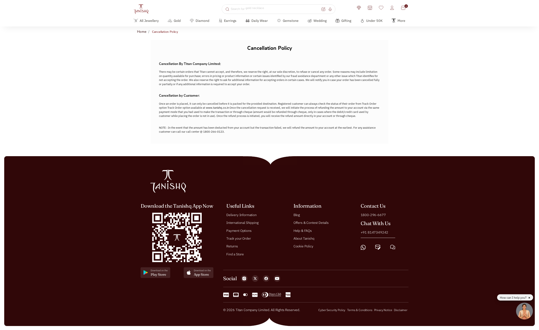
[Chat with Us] (392, 247)
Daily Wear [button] (259, 20)
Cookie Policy (303, 246)
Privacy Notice (383, 310)
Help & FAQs (303, 230)
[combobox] (275, 9)
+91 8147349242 (374, 232)
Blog (297, 215)
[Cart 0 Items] (403, 8)
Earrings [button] (230, 20)
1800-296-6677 (373, 215)
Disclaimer (400, 310)
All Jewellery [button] (149, 20)
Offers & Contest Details (311, 222)
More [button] (401, 20)
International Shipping (242, 222)
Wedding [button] (320, 20)
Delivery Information (241, 215)
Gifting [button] (346, 20)
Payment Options (239, 230)
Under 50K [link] (374, 20)
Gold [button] (177, 20)
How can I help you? (513, 298)
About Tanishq (304, 238)
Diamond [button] (202, 20)
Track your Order (238, 238)
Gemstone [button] (291, 20)
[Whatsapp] (363, 247)
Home (142, 31)
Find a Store (235, 254)
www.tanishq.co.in (217, 108)
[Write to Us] (377, 247)
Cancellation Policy (165, 31)
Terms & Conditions (360, 310)
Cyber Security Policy (331, 310)
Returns (232, 246)
